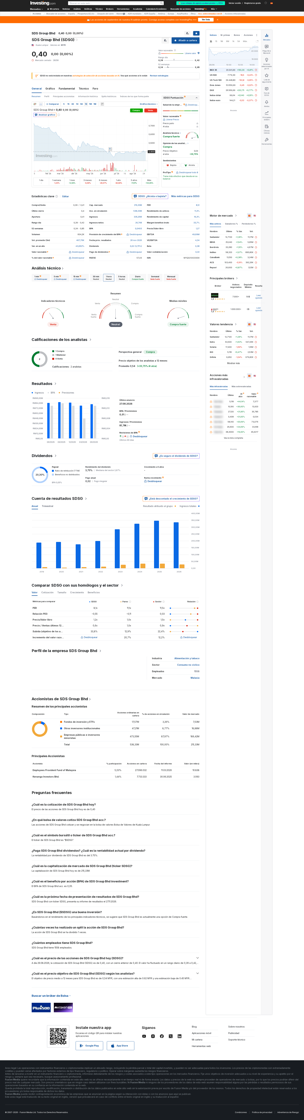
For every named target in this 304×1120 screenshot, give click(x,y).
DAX (212, 90)
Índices (213, 35)
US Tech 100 (216, 80)
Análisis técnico (46, 268)
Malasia (195, 677)
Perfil (46, 96)
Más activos (215, 224)
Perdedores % (249, 224)
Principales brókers (222, 278)
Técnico (84, 88)
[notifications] (266, 2)
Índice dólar (215, 95)
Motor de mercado (221, 215)
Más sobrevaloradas (241, 386)
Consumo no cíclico (188, 664)
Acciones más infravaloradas (219, 377)
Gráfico (50, 88)
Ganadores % (231, 224)
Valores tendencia (221, 324)
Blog (194, 1026)
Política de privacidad (262, 1112)
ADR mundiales (134, 14)
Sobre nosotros (236, 1026)
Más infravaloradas (219, 386)
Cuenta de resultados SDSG (57, 498)
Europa (171, 14)
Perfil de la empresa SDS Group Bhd (64, 650)
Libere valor (190, 53)
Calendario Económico (156, 9)
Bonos (237, 35)
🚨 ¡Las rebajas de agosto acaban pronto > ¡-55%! (200, 3)
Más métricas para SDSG (185, 196)
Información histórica (88, 96)
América (161, 14)
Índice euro (215, 100)
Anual (35, 506)
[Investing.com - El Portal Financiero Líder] (42, 3)
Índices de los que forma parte (134, 96)
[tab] (41, 278)
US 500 (213, 75)
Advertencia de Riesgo (288, 1112)
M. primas (225, 35)
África (193, 14)
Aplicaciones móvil (201, 1033)
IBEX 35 (213, 70)
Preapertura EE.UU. (86, 14)
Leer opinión (258, 296)
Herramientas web (201, 1046)
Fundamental (67, 88)
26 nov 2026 (136, 240)
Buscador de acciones (181, 9)
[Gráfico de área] (41, 104)
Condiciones (241, 1112)
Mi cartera (197, 1039)
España (71, 14)
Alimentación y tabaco (187, 658)
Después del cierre (105, 14)
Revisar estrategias (159, 75)
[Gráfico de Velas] (35, 104)
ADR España (149, 14)
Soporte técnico (236, 1039)
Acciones (37, 14)
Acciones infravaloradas (235, 14)
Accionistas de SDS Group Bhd (60, 699)
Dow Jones (215, 85)
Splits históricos (108, 96)
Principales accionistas (63, 96)
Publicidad (233, 1033)
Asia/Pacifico (182, 14)
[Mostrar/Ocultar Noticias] (102, 104)
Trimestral (47, 506)
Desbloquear (91, 637)
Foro (95, 88)
